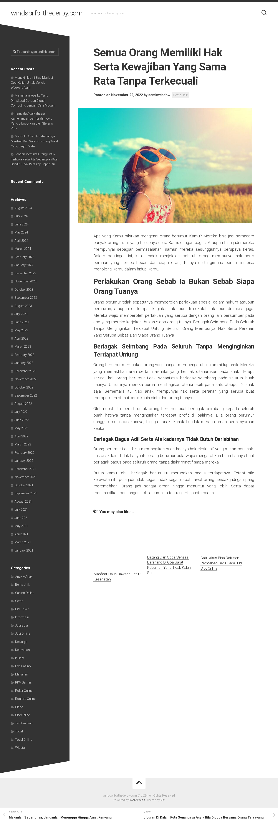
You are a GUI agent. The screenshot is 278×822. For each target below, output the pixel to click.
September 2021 (26, 493)
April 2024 (21, 240)
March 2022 (23, 444)
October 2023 (24, 289)
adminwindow (159, 95)
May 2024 (21, 232)
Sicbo (19, 707)
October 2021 (24, 485)
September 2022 (26, 395)
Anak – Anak (23, 576)
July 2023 (21, 314)
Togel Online (23, 739)
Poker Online (23, 690)
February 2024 (24, 257)
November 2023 (25, 281)
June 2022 (22, 420)
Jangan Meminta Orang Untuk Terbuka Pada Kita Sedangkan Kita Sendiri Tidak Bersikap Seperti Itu (34, 159)
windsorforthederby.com (46, 13)
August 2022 (23, 403)
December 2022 (25, 371)
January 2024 (24, 265)
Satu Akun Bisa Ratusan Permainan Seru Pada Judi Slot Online (221, 563)
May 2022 (21, 428)
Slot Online (22, 715)
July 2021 (21, 509)
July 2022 (21, 412)
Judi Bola (21, 625)
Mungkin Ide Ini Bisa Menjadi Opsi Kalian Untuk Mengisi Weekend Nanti (32, 82)
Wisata (20, 747)
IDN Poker (22, 609)
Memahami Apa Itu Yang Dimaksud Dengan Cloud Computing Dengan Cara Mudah (33, 100)
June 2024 (22, 224)
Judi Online (22, 633)
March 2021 (23, 542)
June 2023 (22, 322)
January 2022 (24, 460)
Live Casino (23, 666)
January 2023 (24, 363)
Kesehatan (22, 650)
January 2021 (24, 550)
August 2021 (23, 501)
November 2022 (25, 379)
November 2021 (25, 477)
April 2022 (21, 436)
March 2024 (23, 248)
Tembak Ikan (24, 723)
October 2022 (24, 387)
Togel (19, 731)
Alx (163, 800)
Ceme (19, 601)
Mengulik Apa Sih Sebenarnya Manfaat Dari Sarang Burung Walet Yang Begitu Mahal (34, 141)
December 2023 (25, 273)
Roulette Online (25, 698)
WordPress (137, 800)
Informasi (22, 617)
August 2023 (23, 306)
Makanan (21, 674)
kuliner (19, 658)
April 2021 (21, 534)
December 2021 (25, 469)
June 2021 (22, 518)
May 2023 (21, 330)
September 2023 (26, 297)
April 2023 (21, 338)
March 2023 (23, 346)
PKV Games (23, 682)
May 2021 (21, 526)
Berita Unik (180, 95)
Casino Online (24, 593)
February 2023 (24, 355)
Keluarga (21, 642)
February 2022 (24, 452)
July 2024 (21, 216)
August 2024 (23, 208)
